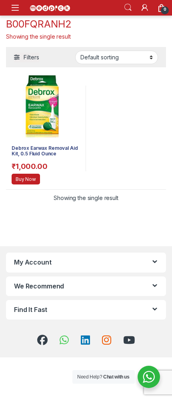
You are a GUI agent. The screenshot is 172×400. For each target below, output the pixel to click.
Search (128, 7)
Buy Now (26, 179)
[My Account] (144, 7)
